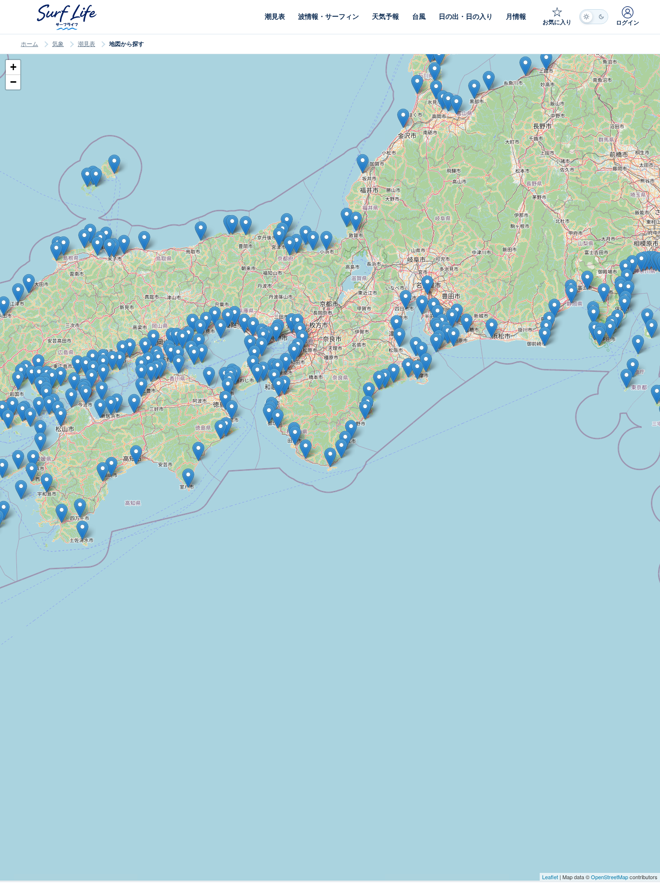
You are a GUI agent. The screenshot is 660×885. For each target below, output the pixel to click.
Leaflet (550, 877)
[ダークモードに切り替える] (593, 16)
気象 (58, 44)
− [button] (13, 82)
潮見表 (86, 44)
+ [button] (13, 67)
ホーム (29, 44)
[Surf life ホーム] (68, 17)
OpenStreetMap (609, 877)
